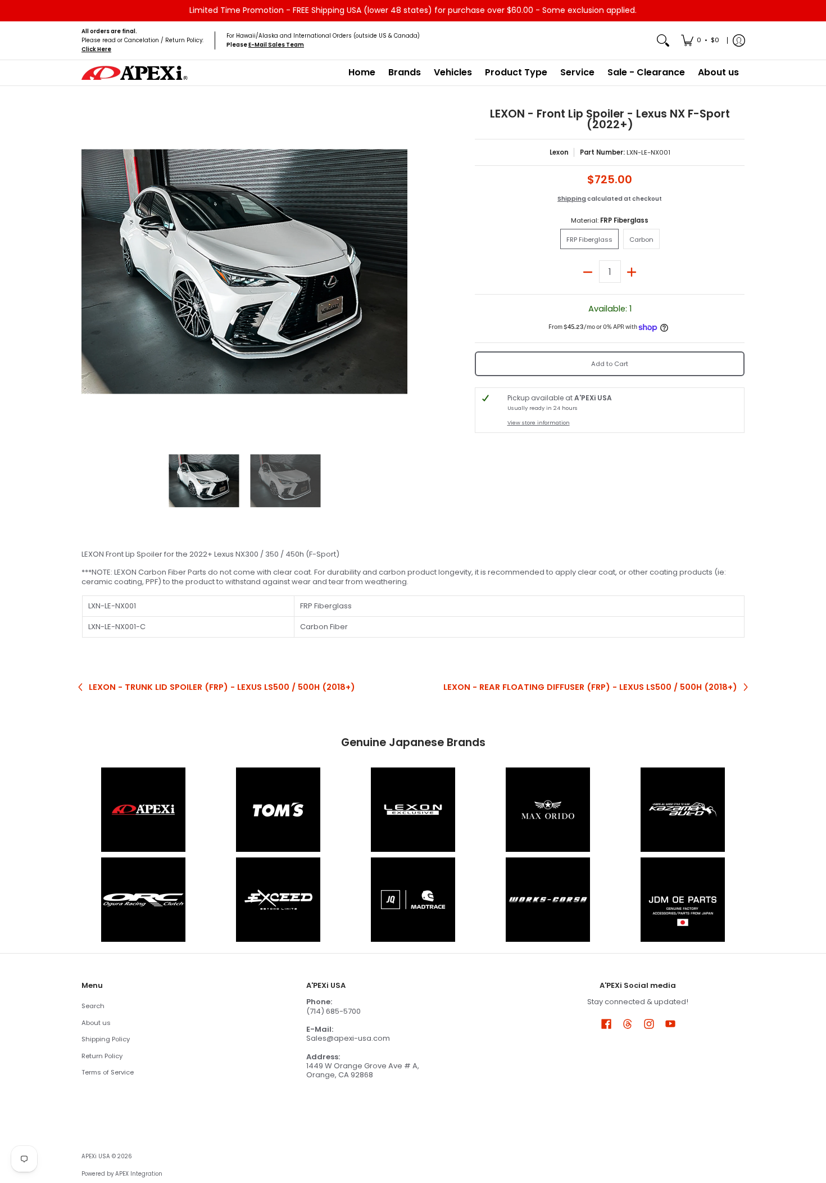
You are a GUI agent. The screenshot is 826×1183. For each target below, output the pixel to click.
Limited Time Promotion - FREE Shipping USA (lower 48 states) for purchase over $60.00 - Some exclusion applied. (413, 10)
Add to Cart (609, 363)
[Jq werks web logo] (413, 899)
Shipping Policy (105, 1039)
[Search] (663, 40)
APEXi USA (95, 1156)
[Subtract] (588, 271)
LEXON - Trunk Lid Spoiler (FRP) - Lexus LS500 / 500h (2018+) (222, 687)
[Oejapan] (683, 899)
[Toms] (278, 809)
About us (96, 1022)
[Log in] (739, 40)
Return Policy (101, 1055)
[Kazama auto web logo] (683, 809)
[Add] (632, 271)
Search (93, 1005)
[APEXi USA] (134, 72)
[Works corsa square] (548, 899)
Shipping (571, 199)
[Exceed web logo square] (278, 899)
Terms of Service (107, 1072)
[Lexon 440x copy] (548, 809)
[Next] (399, 271)
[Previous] (89, 271)
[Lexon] (413, 809)
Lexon (559, 152)
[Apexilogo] (143, 809)
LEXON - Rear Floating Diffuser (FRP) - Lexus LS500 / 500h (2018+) (590, 687)
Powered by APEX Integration (121, 1173)
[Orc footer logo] (143, 899)
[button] (606, 1023)
